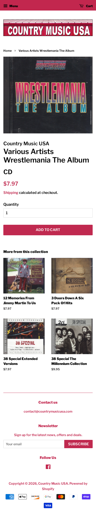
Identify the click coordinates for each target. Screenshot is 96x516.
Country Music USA (53, 484)
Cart (89, 6)
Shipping (10, 193)
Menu (13, 6)
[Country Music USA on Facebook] (48, 468)
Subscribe (78, 444)
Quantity (11, 204)
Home (7, 50)
